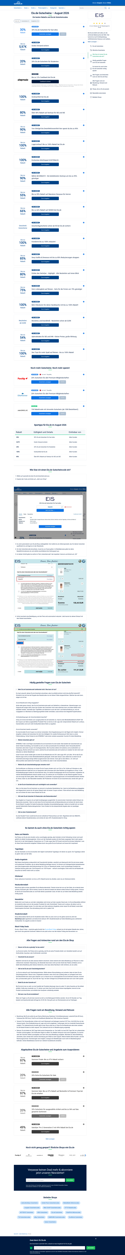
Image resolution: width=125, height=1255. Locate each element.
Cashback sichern (45, 81)
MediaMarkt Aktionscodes (71, 1203)
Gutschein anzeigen (45, 34)
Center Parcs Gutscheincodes (50, 1203)
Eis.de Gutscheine (56, 1212)
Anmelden (70, 1180)
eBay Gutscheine (39, 1217)
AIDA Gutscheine (42, 1212)
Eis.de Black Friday (50, 929)
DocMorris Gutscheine (75, 1217)
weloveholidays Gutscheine (29, 1203)
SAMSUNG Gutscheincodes (56, 1217)
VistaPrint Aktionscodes (73, 1212)
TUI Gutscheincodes (24, 1217)
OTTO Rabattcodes (70, 1207)
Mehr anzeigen (50, 1139)
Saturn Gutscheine (50, 1222)
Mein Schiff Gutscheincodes (52, 1207)
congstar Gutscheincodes (32, 1207)
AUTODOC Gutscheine (26, 1212)
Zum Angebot (45, 50)
